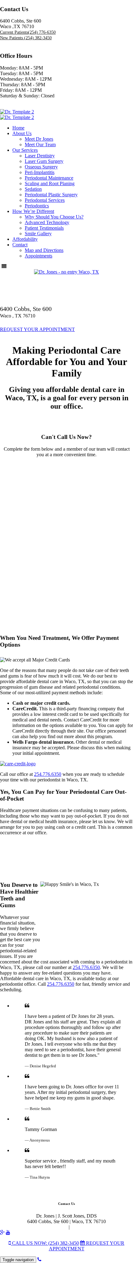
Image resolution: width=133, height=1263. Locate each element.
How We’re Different (33, 211)
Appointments (38, 255)
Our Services (25, 150)
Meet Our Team (40, 144)
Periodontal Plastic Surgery (51, 194)
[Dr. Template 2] (17, 111)
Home (18, 127)
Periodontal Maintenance (49, 178)
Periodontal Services (45, 200)
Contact (20, 244)
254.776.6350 (47, 774)
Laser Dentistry (40, 155)
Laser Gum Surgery (44, 161)
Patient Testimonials (44, 228)
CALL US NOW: (45, 1243)
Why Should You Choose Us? (54, 216)
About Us (22, 133)
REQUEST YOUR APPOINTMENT (37, 329)
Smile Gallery (38, 233)
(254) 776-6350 (28, 32)
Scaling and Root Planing (50, 183)
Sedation (33, 189)
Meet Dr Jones (39, 139)
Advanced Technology (47, 222)
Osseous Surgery (41, 166)
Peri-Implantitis (39, 172)
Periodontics (37, 205)
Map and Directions (44, 250)
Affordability (25, 239)
